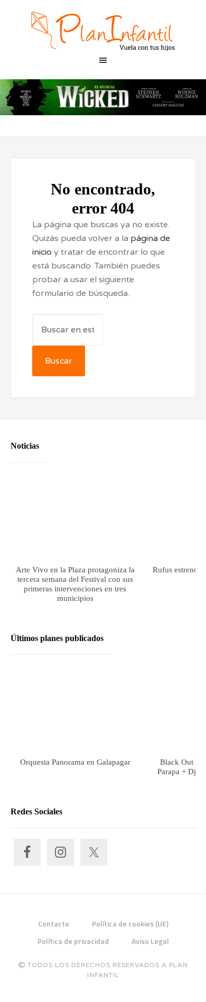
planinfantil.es (103, 32)
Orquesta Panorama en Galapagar (75, 761)
